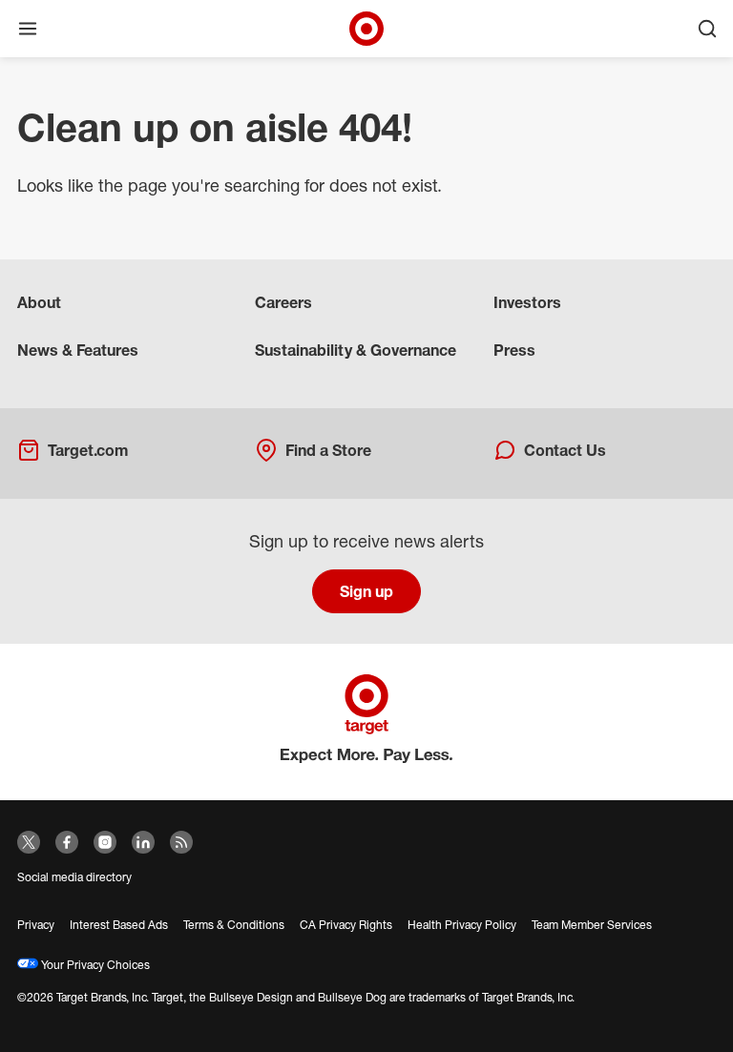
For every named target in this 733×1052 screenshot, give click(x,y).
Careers (283, 302)
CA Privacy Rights (346, 925)
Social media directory (74, 877)
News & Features (77, 350)
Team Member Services (592, 925)
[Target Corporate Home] (366, 28)
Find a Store (328, 450)
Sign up (366, 591)
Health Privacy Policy (462, 925)
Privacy (35, 925)
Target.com (88, 450)
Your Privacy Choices (94, 965)
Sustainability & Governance (355, 350)
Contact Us (565, 450)
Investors (527, 302)
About (39, 302)
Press (514, 350)
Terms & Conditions (233, 925)
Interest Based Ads (119, 925)
